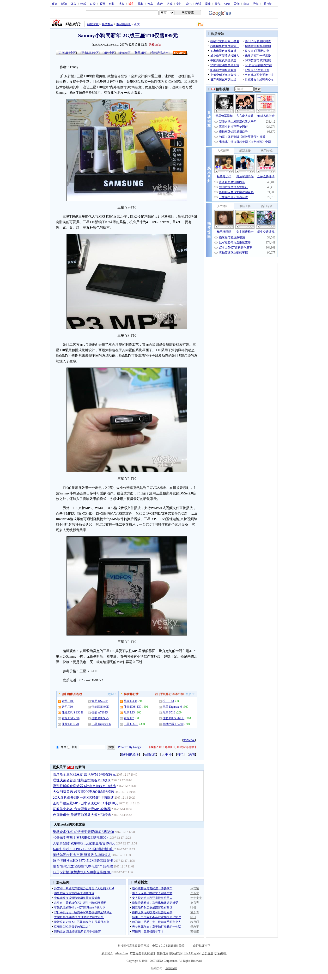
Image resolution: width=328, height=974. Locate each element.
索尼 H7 (129, 718)
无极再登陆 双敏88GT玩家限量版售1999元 (84, 843)
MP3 (70, 767)
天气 (217, 3)
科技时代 (93, 24)
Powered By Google (129, 747)
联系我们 (149, 953)
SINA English (192, 953)
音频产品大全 (160, 52)
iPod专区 (124, 52)
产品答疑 (221, 953)
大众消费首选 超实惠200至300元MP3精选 (83, 792)
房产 (160, 3)
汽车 (150, 3)
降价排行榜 (131, 694)
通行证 (267, 3)
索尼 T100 (68, 701)
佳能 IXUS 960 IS (173, 718)
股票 (102, 3)
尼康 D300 (130, 701)
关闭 (192, 754)
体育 (73, 3)
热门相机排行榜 (72, 694)
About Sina (121, 953)
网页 (63, 747)
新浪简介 (107, 953)
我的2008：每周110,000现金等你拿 (172, 747)
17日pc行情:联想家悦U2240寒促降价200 (82, 872)
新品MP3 (140, 52)
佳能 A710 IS (99, 712)
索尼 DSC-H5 (99, 701)
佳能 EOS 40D (132, 706)
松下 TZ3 (168, 701)
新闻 (64, 3)
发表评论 (189, 740)
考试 (198, 3)
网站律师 (176, 953)
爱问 (237, 3)
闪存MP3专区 (67, 52)
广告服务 (135, 953)
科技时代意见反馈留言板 (133, 945)
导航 (256, 3)
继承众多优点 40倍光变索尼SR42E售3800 (83, 832)
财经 (93, 3)
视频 (141, 3)
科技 (112, 3)
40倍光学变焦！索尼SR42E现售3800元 (81, 837)
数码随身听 (123, 24)
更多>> (111, 694)
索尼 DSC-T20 (70, 718)
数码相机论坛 (130, 754)
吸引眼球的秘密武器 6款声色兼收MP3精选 (84, 786)
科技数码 (107, 24)
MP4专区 (109, 52)
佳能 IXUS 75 (100, 718)
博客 (121, 3)
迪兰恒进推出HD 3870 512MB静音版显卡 (83, 860)
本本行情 (178, 694)
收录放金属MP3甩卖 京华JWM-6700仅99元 (84, 774)
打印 (180, 754)
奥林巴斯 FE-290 (173, 724)
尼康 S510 (169, 712)
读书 (189, 3)
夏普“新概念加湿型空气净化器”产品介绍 (83, 866)
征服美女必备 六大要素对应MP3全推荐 (82, 809)
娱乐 (83, 3)
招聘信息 (162, 953)
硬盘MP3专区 (90, 52)
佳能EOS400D (100, 706)
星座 (208, 3)
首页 (54, 3)
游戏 (169, 3)
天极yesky (155, 44)
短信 (227, 3)
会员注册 (207, 953)
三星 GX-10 (131, 724)
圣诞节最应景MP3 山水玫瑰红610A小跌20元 (85, 803)
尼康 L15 (129, 712)
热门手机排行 (163, 694)
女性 (179, 3)
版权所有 (171, 968)
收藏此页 (150, 754)
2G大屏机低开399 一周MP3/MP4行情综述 (83, 797)
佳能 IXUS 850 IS (73, 712)
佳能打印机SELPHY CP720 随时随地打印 (83, 849)
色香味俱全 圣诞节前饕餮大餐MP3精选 (82, 815)
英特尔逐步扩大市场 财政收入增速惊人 (82, 855)
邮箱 (246, 3)
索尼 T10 (67, 706)
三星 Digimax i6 (101, 724)
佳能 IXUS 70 (70, 724)
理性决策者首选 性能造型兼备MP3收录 (82, 780)
